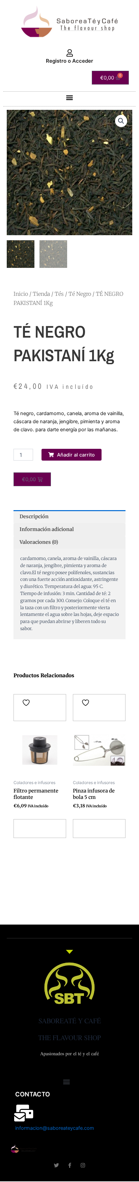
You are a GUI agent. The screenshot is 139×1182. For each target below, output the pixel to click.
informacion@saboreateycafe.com (54, 1128)
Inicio (20, 293)
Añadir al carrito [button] (33, 828)
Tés (59, 293)
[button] (69, 97)
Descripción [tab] (34, 517)
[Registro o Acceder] (69, 53)
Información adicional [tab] (47, 529)
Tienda (41, 293)
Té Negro (79, 293)
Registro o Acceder (69, 61)
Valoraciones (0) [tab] (39, 542)
